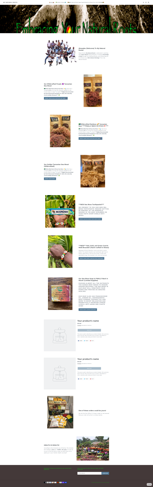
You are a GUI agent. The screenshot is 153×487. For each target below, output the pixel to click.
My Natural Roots (10, 2)
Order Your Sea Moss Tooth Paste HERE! (90, 219)
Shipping (79, 325)
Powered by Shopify (105, 482)
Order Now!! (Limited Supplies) (88, 309)
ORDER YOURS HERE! (50, 178)
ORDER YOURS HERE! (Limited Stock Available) (91, 258)
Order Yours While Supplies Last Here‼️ (56, 98)
